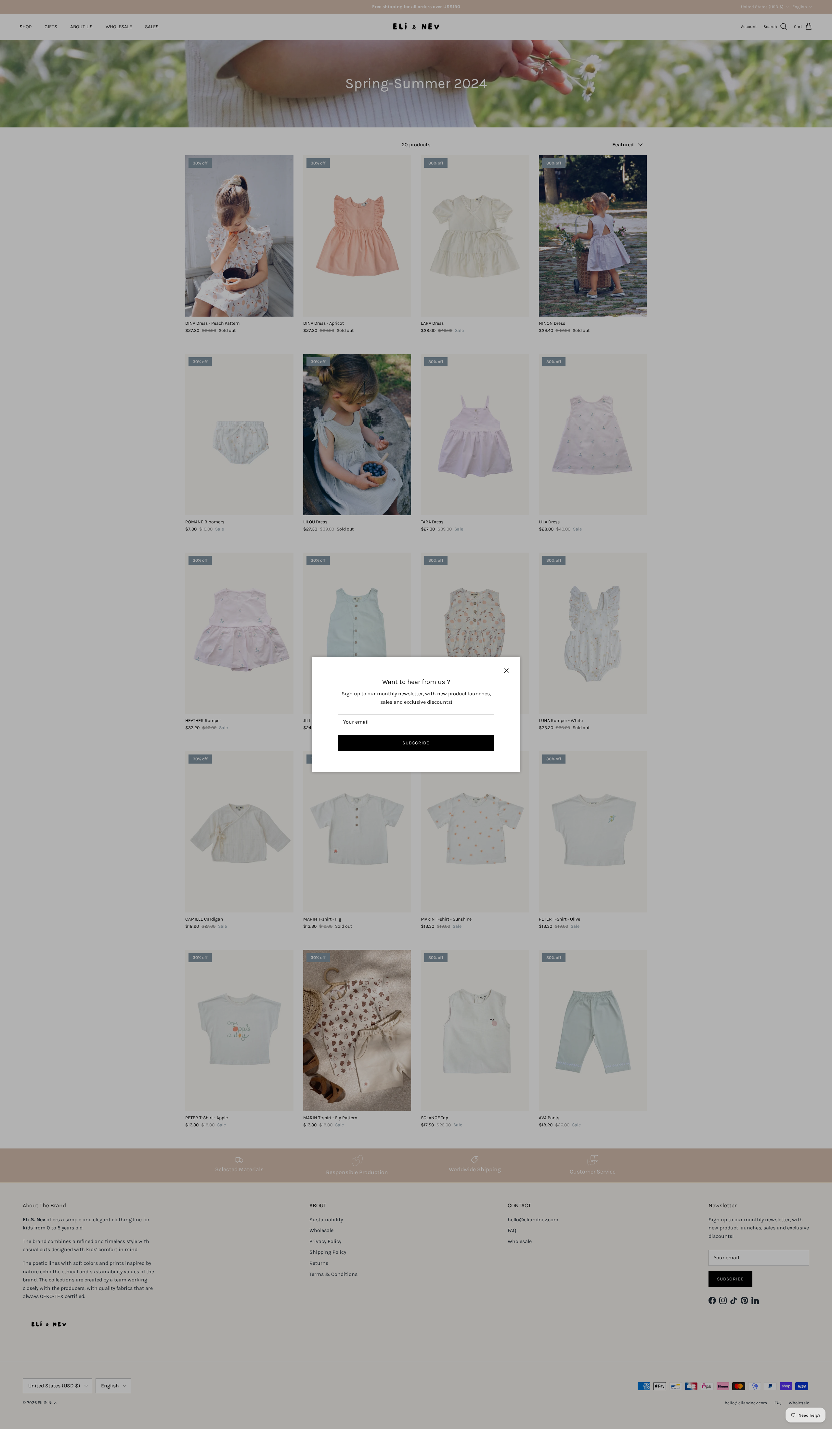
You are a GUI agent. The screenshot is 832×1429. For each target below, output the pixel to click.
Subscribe (415, 743)
